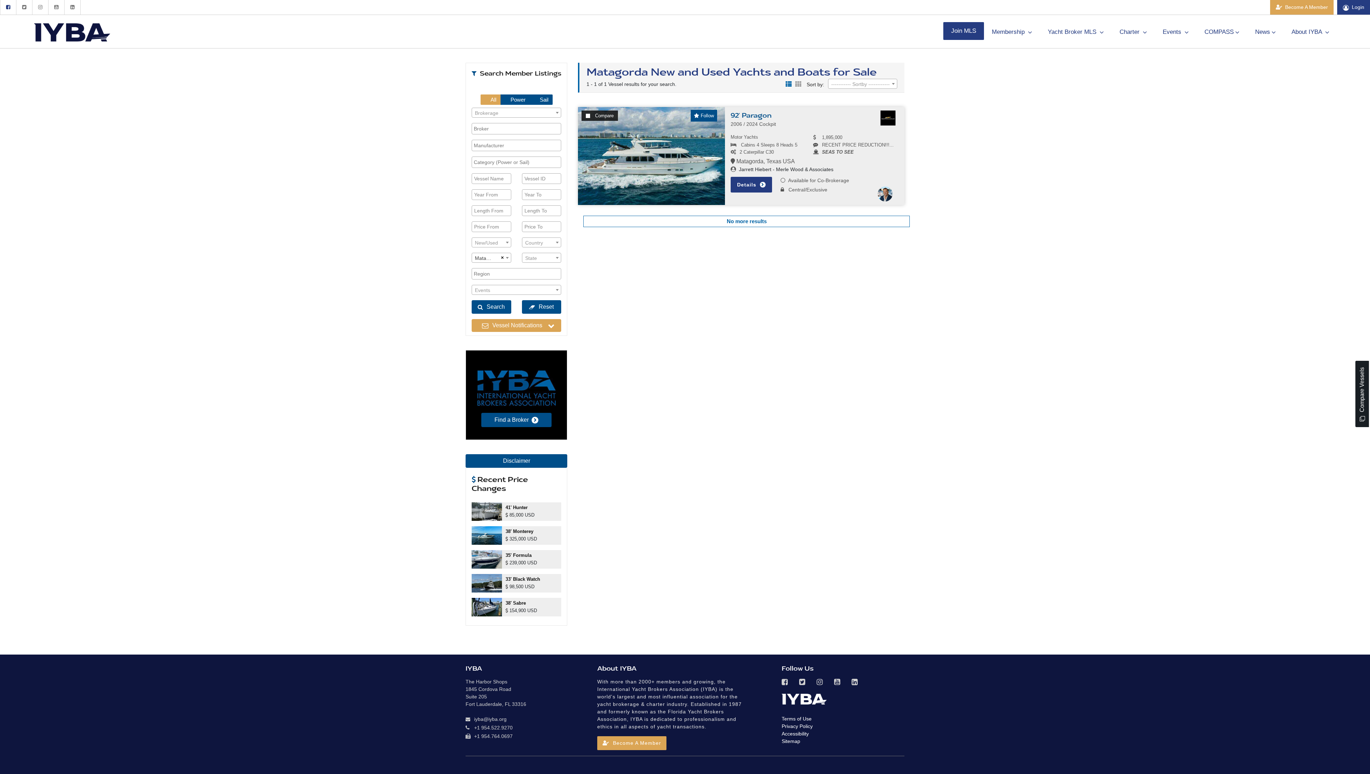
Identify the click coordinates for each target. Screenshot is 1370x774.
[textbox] (516, 113)
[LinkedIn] (72, 7)
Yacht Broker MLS (1073, 32)
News (1262, 32)
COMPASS (1219, 32)
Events (1173, 32)
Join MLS (963, 30)
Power (517, 100)
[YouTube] (56, 7)
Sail (543, 100)
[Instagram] (40, 7)
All (492, 100)
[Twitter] (24, 7)
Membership (1009, 32)
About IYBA (1308, 32)
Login (1358, 7)
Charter (1130, 32)
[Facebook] (8, 7)
